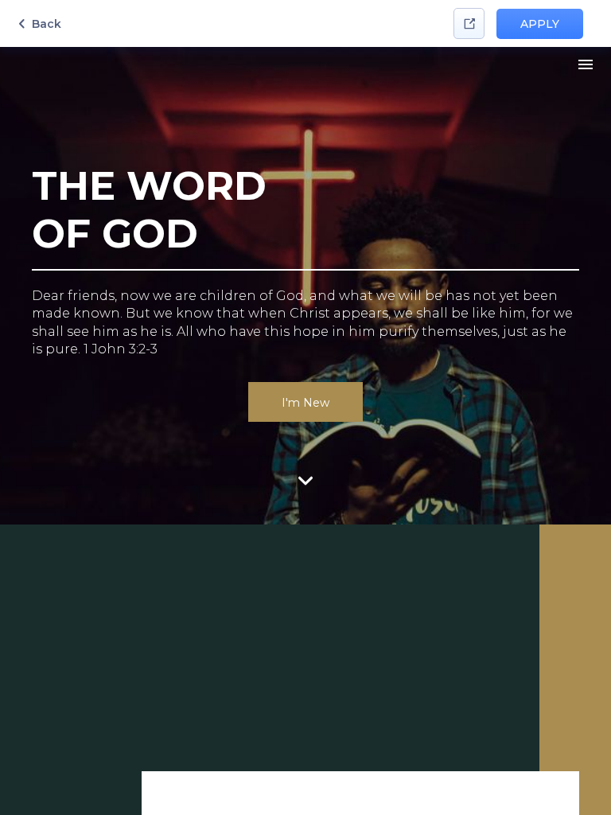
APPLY (539, 24)
